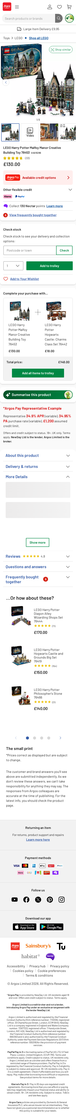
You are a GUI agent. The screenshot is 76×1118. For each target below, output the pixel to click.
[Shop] (17, 7)
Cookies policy (23, 971)
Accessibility (16, 966)
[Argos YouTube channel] (14, 899)
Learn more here (38, 839)
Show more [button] (38, 542)
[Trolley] (69, 7)
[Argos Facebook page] (26, 899)
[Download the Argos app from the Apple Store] (24, 929)
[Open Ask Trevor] (69, 18)
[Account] (50, 7)
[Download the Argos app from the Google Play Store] (51, 929)
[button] (61, 49)
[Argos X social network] (38, 899)
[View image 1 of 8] (10, 132)
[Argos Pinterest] (50, 899)
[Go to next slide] (70, 82)
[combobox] (28, 18)
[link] (38, 213)
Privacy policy (59, 966)
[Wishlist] (59, 7)
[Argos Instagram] (61, 899)
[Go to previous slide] (5, 82)
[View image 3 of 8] (49, 132)
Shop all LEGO (38, 38)
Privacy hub (37, 966)
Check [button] (64, 250)
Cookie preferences (52, 971)
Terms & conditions (39, 975)
